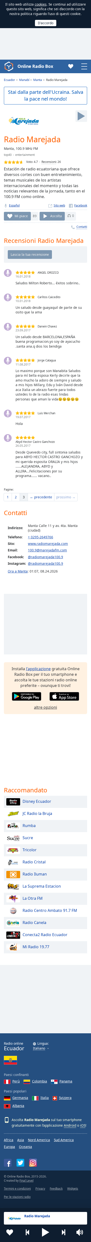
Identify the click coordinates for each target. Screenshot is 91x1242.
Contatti (81, 227)
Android (70, 1125)
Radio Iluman (35, 874)
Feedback (56, 1188)
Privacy (40, 1188)
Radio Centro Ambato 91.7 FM (50, 910)
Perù (16, 1081)
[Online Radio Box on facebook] (8, 1163)
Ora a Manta (18, 571)
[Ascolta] (81, 116)
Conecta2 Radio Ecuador (45, 934)
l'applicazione (38, 668)
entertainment (25, 155)
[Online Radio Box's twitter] (20, 1163)
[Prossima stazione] (63, 1232)
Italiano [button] (39, 1048)
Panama (65, 1081)
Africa (8, 1140)
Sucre (28, 837)
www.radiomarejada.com (48, 543)
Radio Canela (34, 922)
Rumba (29, 825)
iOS (82, 1125)
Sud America (64, 1140)
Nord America (39, 1140)
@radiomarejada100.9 (45, 557)
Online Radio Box (35, 66)
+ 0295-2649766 (40, 537)
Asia (20, 1140)
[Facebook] (78, 205)
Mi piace (21, 215)
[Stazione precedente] (27, 1232)
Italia (45, 1097)
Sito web (59, 205)
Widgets (72, 1188)
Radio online (14, 1046)
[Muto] (81, 1232)
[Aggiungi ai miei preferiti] (10, 1232)
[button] (45, 1232)
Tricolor (30, 849)
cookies (41, 4)
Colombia (39, 1081)
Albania (18, 1105)
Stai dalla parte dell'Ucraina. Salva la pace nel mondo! (45, 95)
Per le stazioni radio (17, 1197)
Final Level (26, 1180)
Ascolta (56, 215)
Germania (20, 1097)
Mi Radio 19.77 (36, 946)
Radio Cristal (34, 862)
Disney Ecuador (37, 801)
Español (14, 205)
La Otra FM (33, 898)
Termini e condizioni (17, 1188)
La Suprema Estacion (42, 886)
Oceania (25, 1146)
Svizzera (65, 1097)
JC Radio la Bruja (37, 813)
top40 (8, 155)
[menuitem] (8, 497)
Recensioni (48, 162)
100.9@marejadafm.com (47, 550)
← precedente (41, 497)
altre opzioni (45, 707)
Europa (9, 1146)
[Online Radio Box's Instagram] (33, 1163)
